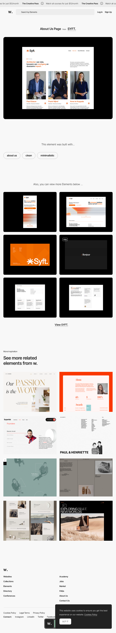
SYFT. (72, 28)
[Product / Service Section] (30, 298)
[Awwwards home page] (49, 623)
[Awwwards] (10, 12)
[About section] (86, 392)
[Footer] (30, 255)
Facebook (51, 617)
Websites (7, 576)
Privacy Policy (39, 613)
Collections (8, 581)
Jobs (61, 581)
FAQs (61, 591)
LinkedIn (30, 617)
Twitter (41, 617)
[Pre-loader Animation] (86, 255)
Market (62, 586)
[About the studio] (86, 521)
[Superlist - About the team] (30, 435)
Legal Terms (24, 613)
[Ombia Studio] (86, 477)
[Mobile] (30, 212)
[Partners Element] (86, 298)
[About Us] (30, 521)
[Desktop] (86, 212)
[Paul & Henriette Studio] (86, 435)
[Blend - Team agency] (30, 477)
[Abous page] (30, 392)
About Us (63, 596)
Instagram (19, 617)
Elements (7, 586)
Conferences (9, 596)
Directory (7, 591)
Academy (63, 576)
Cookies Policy (9, 613)
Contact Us (64, 600)
